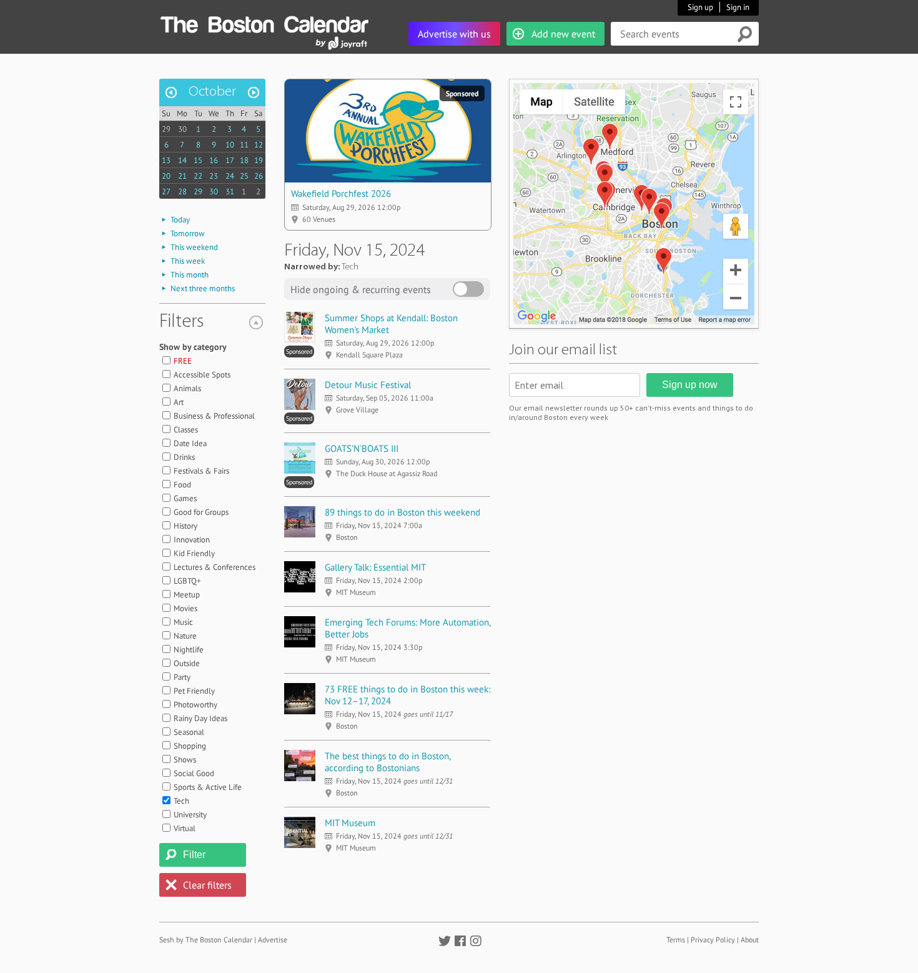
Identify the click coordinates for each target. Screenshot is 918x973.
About (750, 939)
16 (213, 160)
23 (213, 176)
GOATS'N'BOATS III (361, 448)
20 (166, 176)
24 (229, 176)
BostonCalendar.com (264, 22)
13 (166, 160)
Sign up (700, 7)
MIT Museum (350, 823)
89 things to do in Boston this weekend (402, 512)
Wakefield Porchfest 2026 (341, 193)
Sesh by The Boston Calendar (205, 939)
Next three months (202, 288)
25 (244, 176)
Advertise (272, 939)
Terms (675, 939)
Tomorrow (187, 233)
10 (229, 144)
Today (180, 219)
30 (182, 129)
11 (244, 144)
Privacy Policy (713, 939)
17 (229, 160)
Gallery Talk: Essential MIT (375, 567)
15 (198, 160)
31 (229, 191)
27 (166, 191)
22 (198, 176)
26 (258, 176)
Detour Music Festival (368, 385)
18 (244, 160)
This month (189, 274)
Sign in (737, 7)
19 (258, 160)
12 (258, 144)
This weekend (194, 247)
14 (182, 160)
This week (187, 261)
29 (166, 129)
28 (182, 191)
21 (182, 176)
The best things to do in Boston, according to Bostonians (387, 762)
